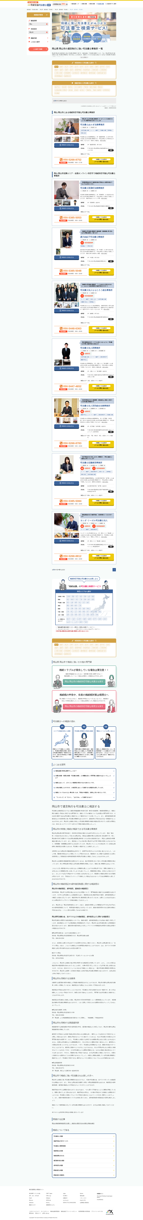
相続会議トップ (75, 3)
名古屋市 (93, 465)
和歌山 (88, 608)
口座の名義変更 (78, 87)
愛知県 (84, 465)
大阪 (68, 608)
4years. (81, 1193)
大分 (84, 614)
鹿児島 (92, 614)
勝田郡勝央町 (84, 73)
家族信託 (100, 87)
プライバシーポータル (97, 1211)
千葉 (81, 599)
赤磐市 (96, 66)
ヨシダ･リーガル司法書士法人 (94, 520)
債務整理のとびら (50, 1205)
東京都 (84, 408)
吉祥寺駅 (102, 408)
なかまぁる (65, 1200)
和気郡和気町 (86, 70)
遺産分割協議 (93, 87)
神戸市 (94, 619)
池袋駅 (101, 523)
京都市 (99, 619)
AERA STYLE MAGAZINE (69, 1202)
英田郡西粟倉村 (58, 76)
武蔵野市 (93, 408)
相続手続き (57, 87)
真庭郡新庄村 (67, 76)
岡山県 (84, 127)
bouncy (48, 1202)
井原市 (107, 66)
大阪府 (84, 350)
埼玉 (77, 599)
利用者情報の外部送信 (84, 1211)
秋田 (81, 596)
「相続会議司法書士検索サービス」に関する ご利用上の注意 (71, 627)
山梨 (72, 602)
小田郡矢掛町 (95, 70)
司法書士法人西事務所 (90, 348)
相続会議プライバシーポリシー (69, 1211)
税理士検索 (92, 3)
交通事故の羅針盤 (84, 1202)
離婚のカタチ (32, 1205)
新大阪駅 (101, 350)
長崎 (76, 614)
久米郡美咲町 (103, 70)
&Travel (37, 1195)
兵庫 (72, 608)
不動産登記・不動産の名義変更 (93, 90)
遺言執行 (82, 90)
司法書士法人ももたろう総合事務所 (96, 290)
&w (33, 1195)
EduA (30, 1198)
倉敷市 (61, 66)
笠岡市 (91, 66)
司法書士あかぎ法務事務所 (92, 124)
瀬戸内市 (102, 66)
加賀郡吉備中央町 (101, 73)
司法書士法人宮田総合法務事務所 (95, 406)
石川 (84, 602)
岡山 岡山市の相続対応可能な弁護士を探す (84, 681)
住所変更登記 (106, 90)
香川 (88, 611)
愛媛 (96, 611)
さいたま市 (74, 622)
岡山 (72, 611)
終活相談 (57, 93)
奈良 (80, 608)
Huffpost (48, 1198)
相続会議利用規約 (55, 1211)
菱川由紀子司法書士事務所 (92, 237)
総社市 (76, 66)
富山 (80, 602)
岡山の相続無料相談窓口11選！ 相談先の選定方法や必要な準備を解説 (73, 1123)
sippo (64, 1193)
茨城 (85, 599)
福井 (88, 602)
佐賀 (72, 614)
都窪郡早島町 (78, 70)
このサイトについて (34, 1211)
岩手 (77, 596)
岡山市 (92, 127)
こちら (89, 629)
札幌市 (84, 619)
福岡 (68, 614)
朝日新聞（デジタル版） (35, 1193)
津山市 (66, 66)
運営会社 (31, 1213)
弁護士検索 (84, 3)
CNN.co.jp (48, 1195)
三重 (80, 605)
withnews (31, 1202)
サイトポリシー (45, 1211)
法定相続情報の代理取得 (61, 90)
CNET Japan (49, 1193)
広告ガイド (38, 1213)
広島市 (105, 619)
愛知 (68, 605)
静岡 (72, 605)
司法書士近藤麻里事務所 (91, 462)
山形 (89, 596)
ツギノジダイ (83, 1198)
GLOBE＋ (65, 1195)
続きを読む (103, 140)
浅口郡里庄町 (75, 73)
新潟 (68, 602)
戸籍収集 (86, 87)
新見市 (71, 70)
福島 (93, 596)
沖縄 (97, 614)
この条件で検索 (37, 49)
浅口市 (86, 66)
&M (30, 1195)
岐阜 (76, 605)
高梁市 (66, 70)
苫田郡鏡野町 (67, 73)
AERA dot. (48, 1200)
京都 (76, 608)
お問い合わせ (45, 1213)
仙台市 (68, 622)
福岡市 (89, 619)
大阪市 (92, 350)
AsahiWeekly (100, 1199)
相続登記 (70, 87)
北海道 (68, 596)
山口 (76, 611)
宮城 (85, 596)
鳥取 (80, 611)
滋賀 (84, 608)
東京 (68, 599)
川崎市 (80, 622)
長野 (76, 602)
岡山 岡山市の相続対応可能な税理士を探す (84, 706)
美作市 (81, 66)
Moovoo (31, 1200)
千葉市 (85, 622)
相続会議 (82, 1195)
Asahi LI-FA (83, 1200)
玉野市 (71, 66)
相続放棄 (64, 87)
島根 (84, 611)
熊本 (80, 614)
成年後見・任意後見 (73, 90)
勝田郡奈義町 (92, 73)
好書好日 (65, 1198)
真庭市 (56, 70)
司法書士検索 (100, 3)
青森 (73, 596)
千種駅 (101, 465)
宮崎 (88, 614)
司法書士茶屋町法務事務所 (92, 188)
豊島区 (92, 523)
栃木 (89, 599)
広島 (68, 611)
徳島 (92, 611)
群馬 (93, 599)
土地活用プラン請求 (111, 3)
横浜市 (68, 619)
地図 (111, 150)
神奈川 (72, 599)
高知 (100, 611)
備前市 (61, 70)
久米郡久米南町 (58, 73)
